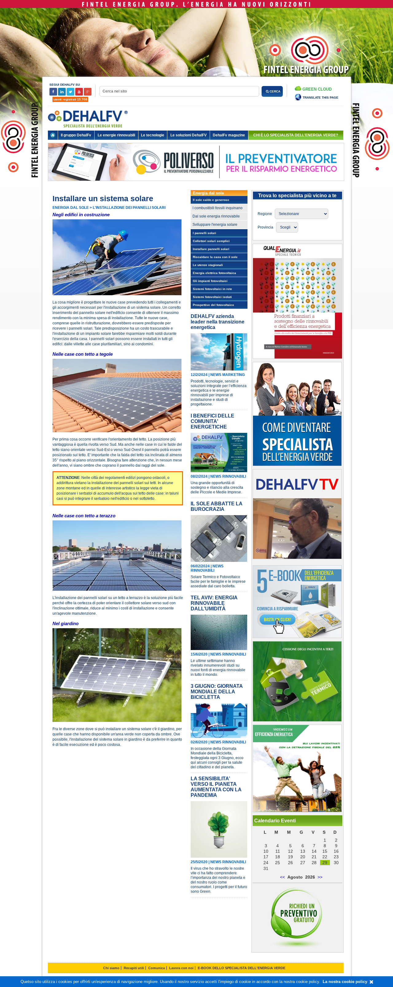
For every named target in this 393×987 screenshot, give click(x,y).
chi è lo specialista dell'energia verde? (295, 135)
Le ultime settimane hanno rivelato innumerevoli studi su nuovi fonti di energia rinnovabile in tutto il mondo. (218, 668)
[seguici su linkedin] (62, 94)
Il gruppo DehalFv (76, 135)
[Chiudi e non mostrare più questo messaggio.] (371, 982)
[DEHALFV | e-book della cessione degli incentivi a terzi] (297, 720)
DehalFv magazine (229, 135)
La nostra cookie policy (345, 981)
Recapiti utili (134, 968)
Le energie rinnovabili (116, 135)
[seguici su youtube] (79, 94)
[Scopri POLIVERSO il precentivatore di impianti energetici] (196, 185)
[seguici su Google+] (87, 94)
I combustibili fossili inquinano (218, 208)
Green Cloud (316, 89)
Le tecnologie (152, 135)
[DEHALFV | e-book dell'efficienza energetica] (297, 810)
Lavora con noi (181, 968)
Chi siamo (111, 968)
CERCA (274, 91)
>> (319, 877)
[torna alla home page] (53, 135)
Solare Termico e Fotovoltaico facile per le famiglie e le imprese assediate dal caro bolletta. (218, 581)
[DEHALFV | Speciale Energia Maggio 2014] (297, 357)
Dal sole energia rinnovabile (216, 216)
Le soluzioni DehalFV (188, 135)
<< (282, 877)
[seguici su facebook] (53, 94)
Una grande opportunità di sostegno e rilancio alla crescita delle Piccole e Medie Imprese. (217, 487)
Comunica (156, 968)
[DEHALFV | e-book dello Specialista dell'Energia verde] (297, 636)
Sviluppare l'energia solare (215, 224)
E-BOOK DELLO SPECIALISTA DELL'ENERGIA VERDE (241, 968)
